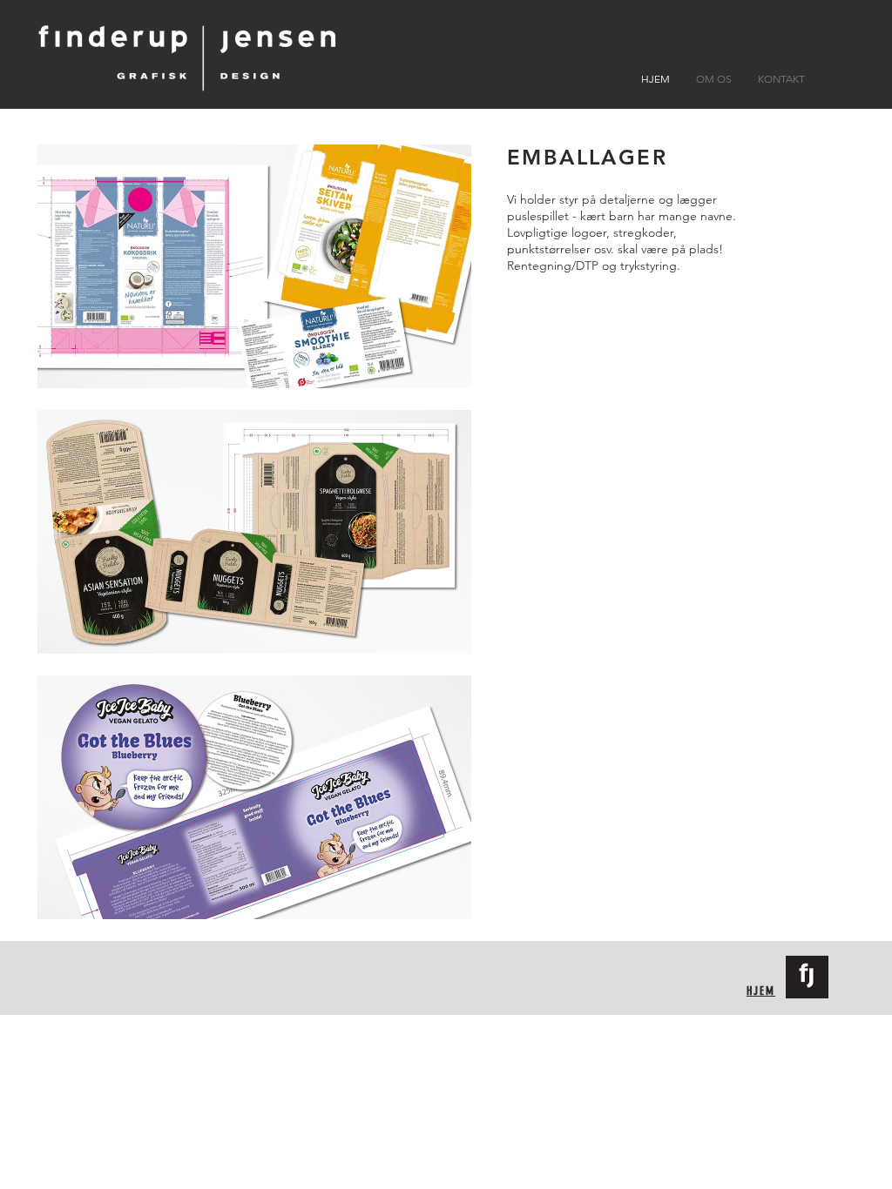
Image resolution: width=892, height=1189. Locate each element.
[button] (254, 266)
